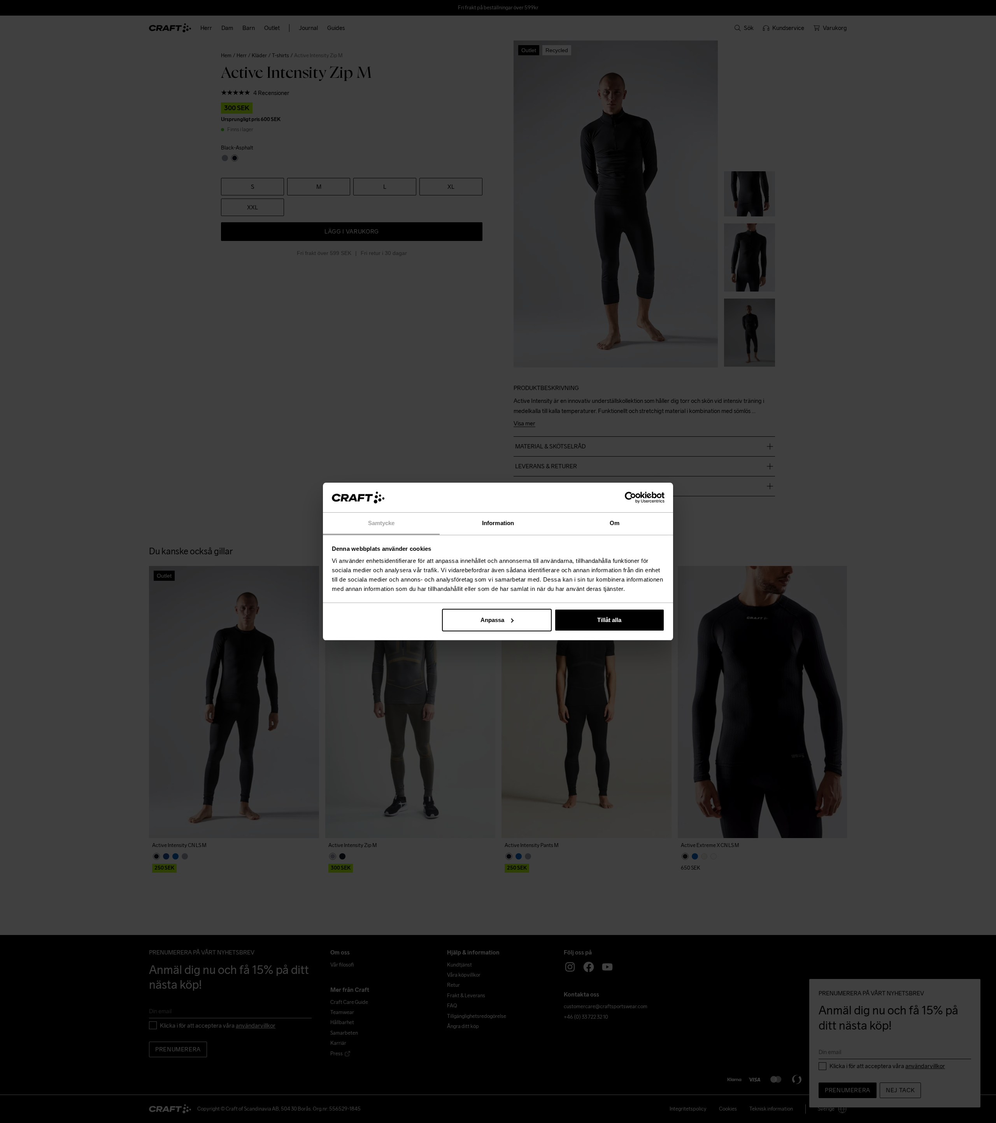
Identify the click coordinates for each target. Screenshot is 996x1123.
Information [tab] (498, 523)
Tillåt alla (609, 620)
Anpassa (492, 620)
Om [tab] (614, 523)
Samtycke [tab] (381, 523)
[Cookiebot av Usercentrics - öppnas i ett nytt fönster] (630, 497)
